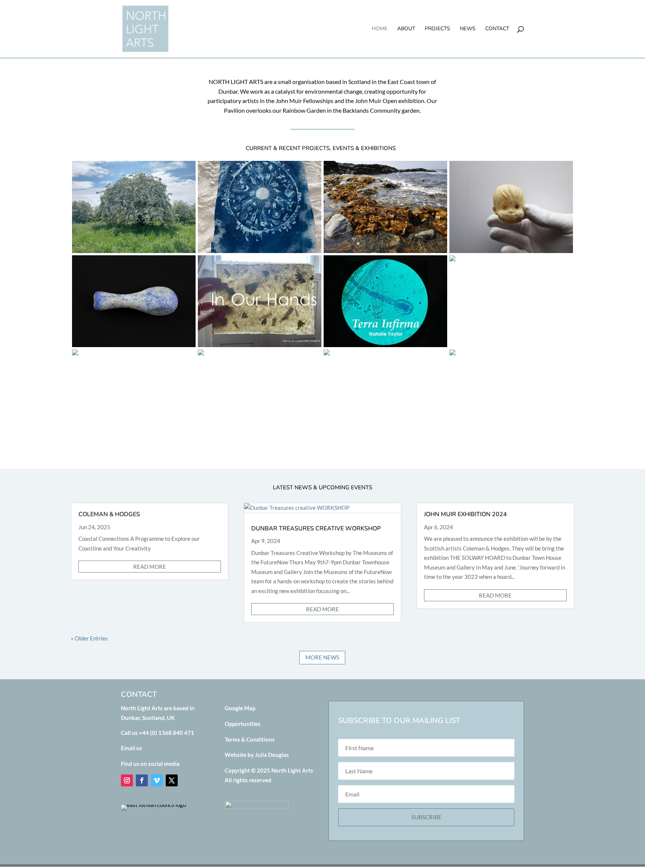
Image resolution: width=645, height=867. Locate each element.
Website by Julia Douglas (257, 754)
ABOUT (406, 29)
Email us (131, 748)
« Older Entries (89, 638)
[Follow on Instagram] (127, 780)
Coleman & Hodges (109, 514)
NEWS (468, 29)
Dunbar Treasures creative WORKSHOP (316, 528)
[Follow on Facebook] (142, 780)
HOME (379, 29)
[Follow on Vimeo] (157, 780)
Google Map (240, 708)
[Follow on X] (172, 780)
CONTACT (497, 29)
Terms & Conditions (250, 739)
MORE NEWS (322, 657)
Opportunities (243, 723)
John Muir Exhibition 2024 (465, 514)
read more (149, 566)
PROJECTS (437, 29)
